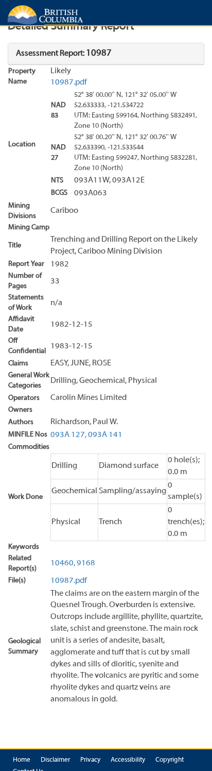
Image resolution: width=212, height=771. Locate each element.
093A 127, (68, 435)
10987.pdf (68, 82)
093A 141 (105, 435)
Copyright (169, 760)
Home (21, 760)
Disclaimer (55, 760)
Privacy (90, 760)
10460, (62, 563)
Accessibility (128, 760)
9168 (86, 563)
